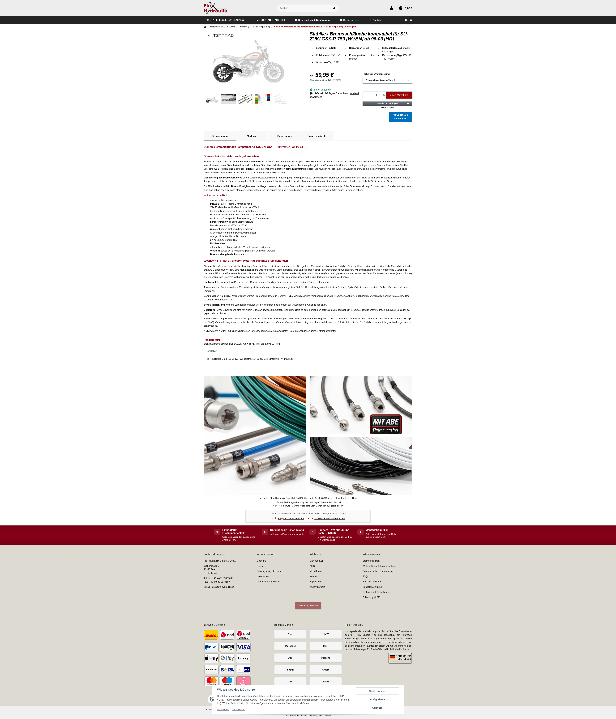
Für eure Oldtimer (372, 581)
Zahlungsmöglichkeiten (269, 571)
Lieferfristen (263, 576)
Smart (325, 669)
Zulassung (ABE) (372, 597)
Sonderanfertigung (372, 586)
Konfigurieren (377, 699)
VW (290, 681)
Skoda (290, 669)
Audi (290, 634)
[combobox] (387, 80)
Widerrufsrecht (317, 586)
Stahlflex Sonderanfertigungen (329, 518)
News (260, 566)
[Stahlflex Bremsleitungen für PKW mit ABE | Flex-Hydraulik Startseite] (215, 7)
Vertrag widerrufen (308, 605)
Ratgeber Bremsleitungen (291, 518)
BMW (326, 634)
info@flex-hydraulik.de (222, 586)
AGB (312, 566)
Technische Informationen (376, 592)
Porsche (325, 657)
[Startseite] (205, 26)
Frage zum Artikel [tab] (317, 136)
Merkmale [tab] (252, 136)
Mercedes (290, 646)
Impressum (223, 709)
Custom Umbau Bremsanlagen (379, 571)
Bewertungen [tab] (284, 136)
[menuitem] (225, 20)
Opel (290, 657)
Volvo (325, 681)
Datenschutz (238, 709)
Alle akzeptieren (377, 691)
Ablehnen (377, 707)
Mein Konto (315, 571)
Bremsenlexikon (371, 560)
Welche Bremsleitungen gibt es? (379, 566)
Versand (336, 79)
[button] (391, 8)
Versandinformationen (268, 581)
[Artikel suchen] (333, 8)
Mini (325, 646)
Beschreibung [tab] (220, 136)
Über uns (261, 560)
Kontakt (314, 576)
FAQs (366, 576)
